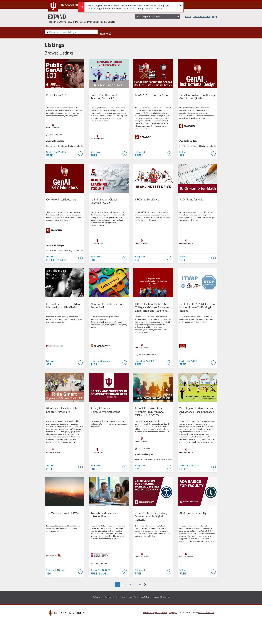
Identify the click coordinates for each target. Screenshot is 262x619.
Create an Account (201, 16)
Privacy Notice (161, 612)
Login (214, 16)
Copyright (173, 612)
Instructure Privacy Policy (139, 597)
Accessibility (148, 612)
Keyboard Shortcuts (161, 597)
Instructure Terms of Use (115, 597)
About (188, 16)
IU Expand (97, 597)
